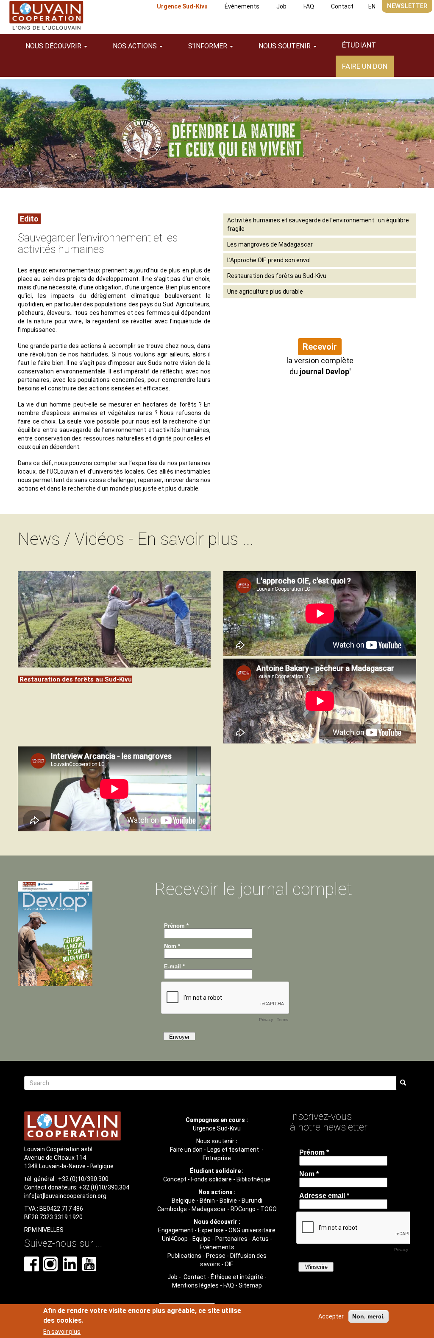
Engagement (175, 1230)
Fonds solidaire (211, 1179)
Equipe (201, 1238)
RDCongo (243, 1209)
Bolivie (228, 1200)
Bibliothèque (253, 1179)
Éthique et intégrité (237, 1276)
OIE (229, 1264)
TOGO (268, 1209)
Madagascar (209, 1209)
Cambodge (172, 1209)
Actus (260, 1238)
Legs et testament (233, 1149)
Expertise (211, 1230)
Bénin (207, 1200)
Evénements (217, 1247)
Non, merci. (368, 1316)
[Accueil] (46, 15)
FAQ (308, 6)
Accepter (331, 1316)
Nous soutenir (215, 1141)
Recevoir (320, 347)
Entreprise (217, 1158)
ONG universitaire (251, 1230)
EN (372, 6)
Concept (174, 1179)
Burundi (252, 1200)
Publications (184, 1255)
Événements (242, 6)
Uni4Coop (175, 1238)
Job (281, 6)
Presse (215, 1255)
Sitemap (250, 1285)
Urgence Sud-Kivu (182, 6)
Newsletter (407, 6)
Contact (342, 6)
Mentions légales (195, 1285)
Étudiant (359, 45)
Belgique (183, 1200)
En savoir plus (62, 1331)
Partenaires (231, 1238)
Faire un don (364, 66)
